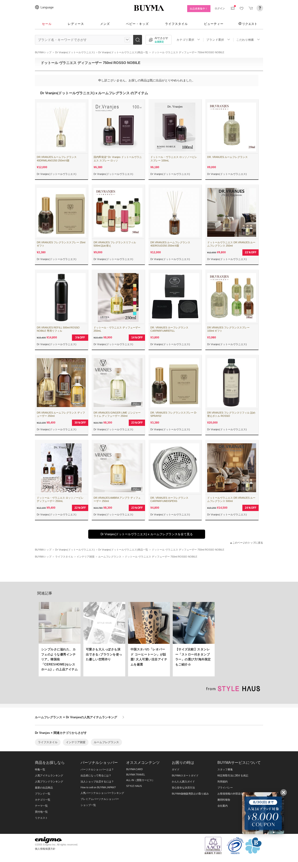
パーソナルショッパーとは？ (97, 769)
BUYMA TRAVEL (135, 774)
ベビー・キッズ (137, 23)
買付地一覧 (41, 811)
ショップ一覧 (88, 805)
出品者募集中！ (199, 8)
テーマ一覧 (41, 805)
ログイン (220, 8)
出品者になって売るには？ (96, 775)
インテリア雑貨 (75, 742)
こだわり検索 (245, 39)
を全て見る (147, 534)
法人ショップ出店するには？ (97, 781)
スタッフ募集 (225, 769)
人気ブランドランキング (49, 781)
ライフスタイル (176, 23)
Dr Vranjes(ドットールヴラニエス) (56, 174)
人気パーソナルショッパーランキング (102, 793)
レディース (76, 23)
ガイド (175, 769)
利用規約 (222, 781)
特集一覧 (40, 769)
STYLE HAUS (134, 786)
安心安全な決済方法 (183, 787)
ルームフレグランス (106, 742)
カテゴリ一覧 (42, 799)
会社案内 (222, 805)
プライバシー (225, 787)
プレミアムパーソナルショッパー (100, 799)
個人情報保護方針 (45, 848)
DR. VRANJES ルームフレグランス (227, 157)
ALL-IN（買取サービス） (140, 780)
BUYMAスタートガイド (185, 775)
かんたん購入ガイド (183, 781)
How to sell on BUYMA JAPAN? (98, 787)
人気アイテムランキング (49, 775)
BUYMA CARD (134, 769)
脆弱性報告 (223, 799)
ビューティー (214, 23)
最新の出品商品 (44, 787)
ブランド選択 (215, 39)
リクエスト (249, 23)
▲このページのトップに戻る (246, 542)
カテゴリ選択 (185, 39)
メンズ (105, 23)
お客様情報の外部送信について (235, 793)
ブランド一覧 (42, 793)
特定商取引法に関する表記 (232, 775)
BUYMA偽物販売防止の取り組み (190, 793)
